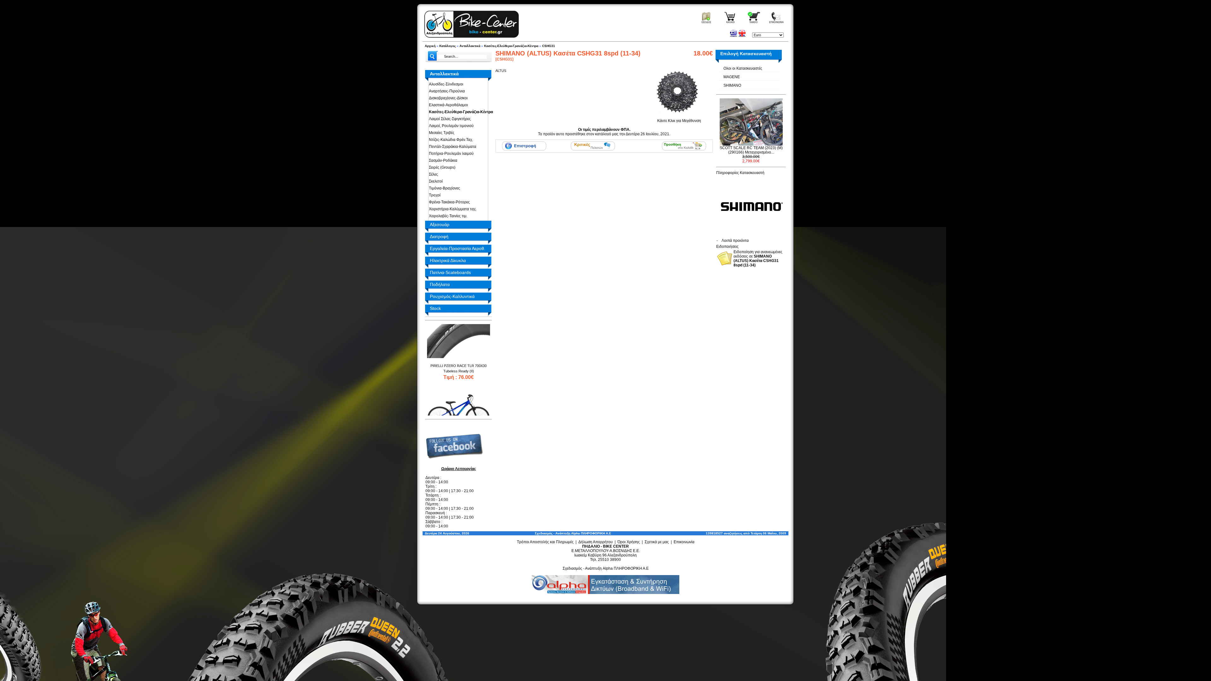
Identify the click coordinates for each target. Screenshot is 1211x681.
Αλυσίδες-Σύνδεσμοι (445, 84)
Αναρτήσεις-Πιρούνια (446, 91)
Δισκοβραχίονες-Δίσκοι (447, 98)
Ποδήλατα (440, 284)
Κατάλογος (447, 46)
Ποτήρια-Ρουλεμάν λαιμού (450, 153)
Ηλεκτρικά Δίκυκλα (448, 260)
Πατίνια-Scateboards (450, 272)
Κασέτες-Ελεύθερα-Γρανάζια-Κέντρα (511, 46)
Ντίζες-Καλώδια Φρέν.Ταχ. (450, 139)
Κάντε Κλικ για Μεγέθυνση (679, 121)
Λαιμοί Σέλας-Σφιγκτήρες (449, 119)
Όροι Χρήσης (628, 542)
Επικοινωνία (684, 542)
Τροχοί (434, 195)
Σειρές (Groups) (441, 167)
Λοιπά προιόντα (735, 240)
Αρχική (430, 46)
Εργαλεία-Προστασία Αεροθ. (457, 248)
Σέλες (432, 174)
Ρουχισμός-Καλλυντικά (452, 296)
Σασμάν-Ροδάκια (442, 160)
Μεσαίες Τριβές (440, 133)
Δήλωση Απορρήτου (595, 542)
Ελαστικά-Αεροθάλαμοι (447, 105)
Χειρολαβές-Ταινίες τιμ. (447, 216)
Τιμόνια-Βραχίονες (443, 188)
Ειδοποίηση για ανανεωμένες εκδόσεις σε (758, 258)
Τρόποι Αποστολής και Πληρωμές (545, 542)
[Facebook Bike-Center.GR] (456, 464)
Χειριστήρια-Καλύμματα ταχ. (452, 209)
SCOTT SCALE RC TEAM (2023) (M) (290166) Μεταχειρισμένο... (751, 150)
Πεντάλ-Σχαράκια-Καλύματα (451, 146)
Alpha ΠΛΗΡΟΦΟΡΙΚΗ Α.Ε (591, 533)
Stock (435, 308)
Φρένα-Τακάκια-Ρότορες (448, 202)
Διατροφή (439, 236)
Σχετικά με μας (657, 542)
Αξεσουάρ (439, 224)
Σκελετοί (435, 181)
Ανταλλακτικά (469, 46)
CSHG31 (548, 46)
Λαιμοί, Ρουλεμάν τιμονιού (450, 126)
